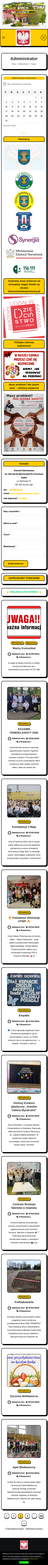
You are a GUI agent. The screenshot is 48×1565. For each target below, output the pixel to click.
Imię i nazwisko (11, 511)
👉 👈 (24, 592)
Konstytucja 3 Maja (24, 826)
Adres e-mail (10, 523)
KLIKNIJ (23, 498)
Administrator (18, 654)
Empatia (24, 1015)
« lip (23, 133)
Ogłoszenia (31, 643)
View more (34, 1559)
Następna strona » (34, 1528)
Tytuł (6, 534)
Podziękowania (24, 1302)
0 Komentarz (25, 657)
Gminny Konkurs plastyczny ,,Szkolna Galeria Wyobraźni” (24, 1106)
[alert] (24, 84)
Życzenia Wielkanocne (24, 1396)
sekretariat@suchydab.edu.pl (24, 493)
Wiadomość (9, 546)
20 (41, 1516)
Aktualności (17, 643)
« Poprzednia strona (14, 1528)
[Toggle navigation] (4, 37)
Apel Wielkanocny (24, 1467)
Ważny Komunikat (24, 648)
